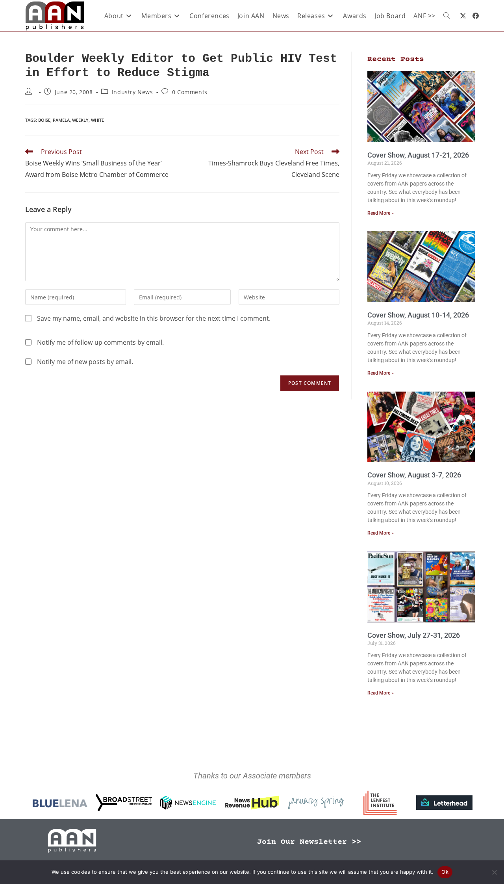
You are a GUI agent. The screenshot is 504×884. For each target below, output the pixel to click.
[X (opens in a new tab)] (463, 16)
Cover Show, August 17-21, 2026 (418, 155)
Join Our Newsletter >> (309, 842)
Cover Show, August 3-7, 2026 (414, 475)
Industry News (132, 92)
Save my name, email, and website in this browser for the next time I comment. (154, 318)
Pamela (61, 120)
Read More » (380, 213)
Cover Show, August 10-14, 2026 (418, 315)
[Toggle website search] (446, 16)
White (97, 120)
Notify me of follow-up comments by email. (100, 342)
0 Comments (190, 92)
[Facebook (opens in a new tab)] (475, 16)
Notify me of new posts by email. (85, 361)
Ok (444, 872)
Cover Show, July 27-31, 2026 (413, 635)
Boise (44, 120)
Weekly (80, 120)
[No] (494, 872)
